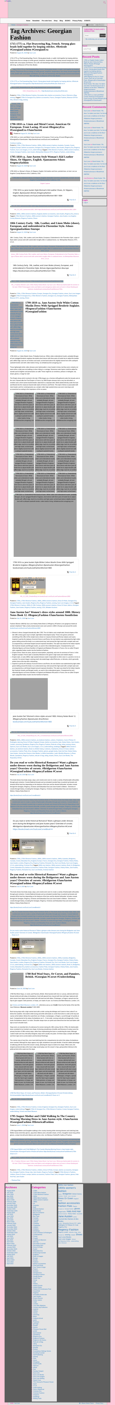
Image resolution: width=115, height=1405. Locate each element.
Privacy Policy (77, 20)
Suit (34, 1369)
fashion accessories (54, 95)
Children (36, 1229)
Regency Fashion (59, 152)
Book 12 (31, 749)
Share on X (61, 83)
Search (84, 46)
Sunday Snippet (38, 1371)
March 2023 (10, 1260)
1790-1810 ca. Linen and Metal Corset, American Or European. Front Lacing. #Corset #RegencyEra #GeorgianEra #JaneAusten (40, 127)
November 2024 (12, 1229)
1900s (60, 858)
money (35, 1313)
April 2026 (10, 1198)
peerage (35, 1324)
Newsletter (36, 20)
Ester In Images (38, 1256)
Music (35, 1316)
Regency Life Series (39, 1340)
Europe (18, 147)
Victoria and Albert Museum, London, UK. (25, 1005)
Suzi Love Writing (38, 1378)
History (35, 1283)
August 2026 (11, 1190)
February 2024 (11, 1245)
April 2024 (10, 1241)
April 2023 (10, 1258)
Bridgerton (72, 858)
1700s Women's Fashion (55, 150)
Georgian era (52, 296)
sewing (12, 97)
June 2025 (10, 1216)
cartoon (53, 740)
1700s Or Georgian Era (28, 97)
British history (39, 749)
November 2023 (12, 1249)
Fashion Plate (22, 751)
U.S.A (30, 150)
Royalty (35, 1347)
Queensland (37, 1333)
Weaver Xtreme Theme (88, 1403)
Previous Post (15, 1180)
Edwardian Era (25, 861)
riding (63, 744)
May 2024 (10, 1240)
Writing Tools (37, 1398)
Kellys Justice (37, 1300)
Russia (35, 1349)
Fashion (35, 1262)
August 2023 (11, 1254)
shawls (51, 755)
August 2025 (11, 1212)
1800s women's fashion (49, 145)
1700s (18, 95)
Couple (35, 1238)
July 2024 (10, 1236)
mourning (19, 744)
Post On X (72, 200)
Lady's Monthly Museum (62, 753)
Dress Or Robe (62, 601)
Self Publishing (38, 1355)
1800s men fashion (44, 865)
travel (35, 1384)
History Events (37, 1285)
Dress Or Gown (62, 605)
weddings (57, 746)
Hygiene (36, 1293)
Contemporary (37, 1234)
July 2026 (10, 1192)
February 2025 (11, 1223)
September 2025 (12, 1211)
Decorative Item (42, 95)
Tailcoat (74, 1239)
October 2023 (11, 1251)
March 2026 (10, 1200)
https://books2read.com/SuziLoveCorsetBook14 (25, 795)
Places (35, 1327)
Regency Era (69, 147)
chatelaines (54, 749)
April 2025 (10, 1220)
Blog (61, 20)
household (36, 1291)
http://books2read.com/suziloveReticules (54, 91)
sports (35, 1367)
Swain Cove (37, 1380)
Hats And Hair (62, 751)
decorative (73, 1196)
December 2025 (12, 1205)
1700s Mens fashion (39, 1192)
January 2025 (11, 1225)
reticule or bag (17, 100)
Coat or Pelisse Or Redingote (42, 1232)
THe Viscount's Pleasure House (43, 1382)
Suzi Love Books (21, 746)
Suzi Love (87, 110)
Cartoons (47, 749)
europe (28, 1174)
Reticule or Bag (72, 95)
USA (43, 607)
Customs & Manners (39, 1240)
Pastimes (36, 1322)
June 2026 (10, 1194)
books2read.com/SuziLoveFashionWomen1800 (25, 628)
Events (35, 1260)
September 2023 (12, 1252)
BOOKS (67, 20)
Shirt (34, 1358)
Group (27, 1172)
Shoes (35, 218)
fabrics (70, 605)
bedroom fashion (44, 740)
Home (28, 20)
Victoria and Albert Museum (28, 1111)
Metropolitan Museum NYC (44, 152)
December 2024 (12, 1227)
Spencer (12, 746)
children (39, 1170)
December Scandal (39, 1243)
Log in (86, 202)
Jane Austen (60, 147)
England (12, 147)
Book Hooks (37, 1211)
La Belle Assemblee (47, 753)
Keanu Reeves (38, 1298)
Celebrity (36, 1223)
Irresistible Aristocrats (40, 1294)
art (37, 740)
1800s (39, 145)
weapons (36, 1395)
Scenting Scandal (38, 1353)
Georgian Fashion (60, 97)
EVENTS (87, 20)
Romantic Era (49, 863)
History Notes (66, 742)
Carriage (36, 1220)
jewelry (75, 1216)
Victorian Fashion (38, 1393)
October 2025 (11, 1209)
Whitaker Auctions (51, 607)
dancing (20, 742)
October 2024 (11, 1231)
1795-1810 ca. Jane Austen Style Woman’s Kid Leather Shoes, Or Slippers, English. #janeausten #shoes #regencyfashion (41, 159)
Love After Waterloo (39, 1305)
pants (35, 1320)
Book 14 (69, 865)
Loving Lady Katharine (40, 1307)
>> (102, 25)
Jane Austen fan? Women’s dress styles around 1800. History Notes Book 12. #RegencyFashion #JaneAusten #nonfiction (45, 614)
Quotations (25, 744)
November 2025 (12, 1207)
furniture (35, 1271)
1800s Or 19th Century (34, 605)
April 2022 (10, 1263)
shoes (76, 214)
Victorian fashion (48, 869)
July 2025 (10, 1214)
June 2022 (10, 1262)
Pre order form (47, 20)
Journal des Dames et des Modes (29, 753)
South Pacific (37, 1364)
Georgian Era (39, 147)
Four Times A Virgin (39, 1267)
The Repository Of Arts (64, 1241)
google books (53, 751)
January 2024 (11, 1247)
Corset (72, 145)
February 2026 (11, 1201)
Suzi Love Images (21, 150)
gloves (46, 751)
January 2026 (11, 1203)
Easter (35, 1249)
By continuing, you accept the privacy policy (99, 39)
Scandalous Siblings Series (42, 1351)
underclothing (37, 150)
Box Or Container (38, 1212)
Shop (56, 20)
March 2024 (10, 1243)
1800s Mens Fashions (40, 1198)
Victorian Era (28, 865)
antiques (60, 1194)
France (63, 95)
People (35, 1325)
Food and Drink (38, 1265)
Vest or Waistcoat (38, 1389)
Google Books (37, 1276)
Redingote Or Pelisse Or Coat (68, 1225)
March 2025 (10, 1221)
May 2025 (10, 1218)
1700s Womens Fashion (29, 95)
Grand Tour (36, 1278)
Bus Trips (36, 1216)
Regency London (63, 1232)
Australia (60, 145)
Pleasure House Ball (39, 1329)
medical (35, 1309)
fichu (29, 751)
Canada (66, 145)
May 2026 (10, 1196)
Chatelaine (59, 740)
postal (35, 1331)
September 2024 (12, 1232)
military (35, 1311)
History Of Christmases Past (42, 1289)
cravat (69, 1196)
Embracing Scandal (39, 1252)
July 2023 (10, 1256)
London (12, 744)
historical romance (62, 1213)
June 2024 (10, 1238)
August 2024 (11, 1234)
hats (59, 742)
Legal (35, 1302)
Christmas (36, 1231)
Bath (34, 1207)
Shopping (36, 1362)
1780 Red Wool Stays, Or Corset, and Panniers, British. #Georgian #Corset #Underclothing (52, 975)
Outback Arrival (38, 1318)
